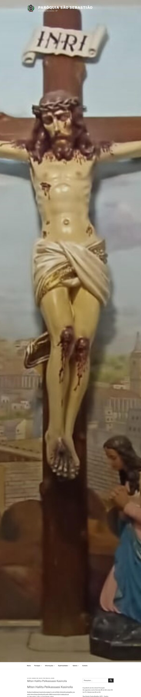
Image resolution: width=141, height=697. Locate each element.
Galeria (75, 665)
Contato (84, 665)
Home (29, 665)
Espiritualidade (63, 665)
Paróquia (37, 665)
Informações (49, 665)
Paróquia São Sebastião (65, 7)
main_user (50, 678)
